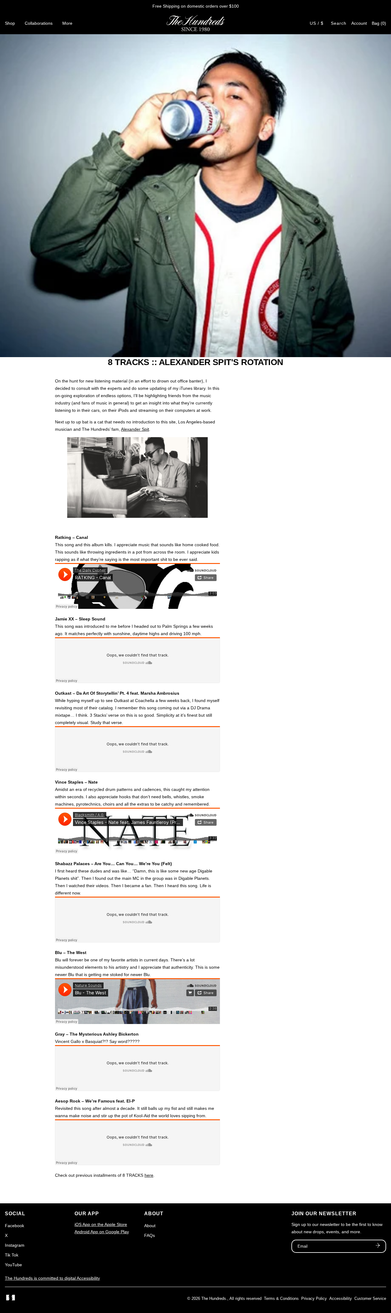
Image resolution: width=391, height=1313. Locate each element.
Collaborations (39, 23)
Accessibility (340, 1298)
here (148, 1175)
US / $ (316, 23)
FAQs (149, 1235)
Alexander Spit (135, 429)
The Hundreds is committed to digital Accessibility (52, 1278)
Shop (10, 23)
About (149, 1225)
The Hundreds (213, 1298)
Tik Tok (11, 1255)
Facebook (14, 1225)
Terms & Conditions (281, 1298)
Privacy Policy (314, 1298)
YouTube (13, 1264)
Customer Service (370, 1298)
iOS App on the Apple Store (101, 1224)
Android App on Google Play (102, 1231)
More (67, 23)
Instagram (14, 1245)
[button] (379, 23)
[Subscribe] (378, 1246)
